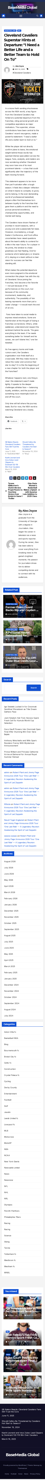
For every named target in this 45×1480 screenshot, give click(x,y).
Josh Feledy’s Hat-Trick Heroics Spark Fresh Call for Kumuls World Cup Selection (21, 720)
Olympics (8, 1205)
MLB (6, 1131)
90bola (7, 804)
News (21, 629)
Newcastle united (12, 1168)
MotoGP (8, 1143)
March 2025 (9, 966)
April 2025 (8, 960)
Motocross (9, 1137)
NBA (19, 30)
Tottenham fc (10, 1254)
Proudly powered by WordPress (15, 1465)
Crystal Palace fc (11, 1075)
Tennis (7, 1248)
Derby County (10, 1087)
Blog (6, 1044)
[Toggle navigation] (20, 15)
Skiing (6, 1242)
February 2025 (10, 972)
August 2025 (9, 935)
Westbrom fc (10, 1260)
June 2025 (9, 948)
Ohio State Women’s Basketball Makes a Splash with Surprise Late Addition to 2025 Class (30, 489)
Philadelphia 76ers (12, 1217)
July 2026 (8, 867)
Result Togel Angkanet (14, 820)
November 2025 (11, 917)
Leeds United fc (11, 1118)
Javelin (7, 1112)
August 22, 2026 (15, 1342)
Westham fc (9, 1266)
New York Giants (11, 1161)
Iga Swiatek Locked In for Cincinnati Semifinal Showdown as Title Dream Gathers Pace (20, 709)
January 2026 (10, 904)
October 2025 (10, 923)
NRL (6, 1198)
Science (7, 1235)
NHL (6, 1192)
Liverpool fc (9, 1124)
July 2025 (8, 941)
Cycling (7, 1081)
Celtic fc (7, 1063)
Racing (7, 1223)
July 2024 (8, 1016)
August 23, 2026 (15, 1315)
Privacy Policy (35, 1474)
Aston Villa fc (10, 1032)
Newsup (36, 1465)
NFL (6, 1186)
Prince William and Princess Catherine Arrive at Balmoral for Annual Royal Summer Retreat (21, 754)
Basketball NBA (10, 30)
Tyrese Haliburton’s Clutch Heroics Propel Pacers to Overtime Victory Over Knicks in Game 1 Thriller (15, 491)
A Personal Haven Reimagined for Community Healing (19, 635)
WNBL (7, 1272)
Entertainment (10, 1094)
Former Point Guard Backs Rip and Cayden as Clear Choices (22, 610)
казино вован (10, 836)
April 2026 (9, 886)
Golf (6, 1106)
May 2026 (8, 880)
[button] (37, 16)
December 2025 (11, 911)
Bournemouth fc (11, 1050)
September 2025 (11, 929)
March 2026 (9, 892)
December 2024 (11, 985)
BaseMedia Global (22, 7)
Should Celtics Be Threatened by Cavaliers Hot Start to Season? (21, 1422)
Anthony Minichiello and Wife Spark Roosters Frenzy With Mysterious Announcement (20, 743)
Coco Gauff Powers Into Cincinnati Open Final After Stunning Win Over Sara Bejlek (22, 732)
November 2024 (11, 991)
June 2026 (9, 874)
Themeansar (22, 1468)
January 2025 (10, 979)
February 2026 (11, 898)
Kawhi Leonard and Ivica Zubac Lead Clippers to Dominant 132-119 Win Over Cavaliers (12, 462)
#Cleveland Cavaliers (22, 73)
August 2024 (10, 1009)
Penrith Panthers (11, 1211)
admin (6, 772)
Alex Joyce (19, 66)
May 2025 (8, 954)
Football (7, 1100)
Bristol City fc (10, 1056)
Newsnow (8, 1180)
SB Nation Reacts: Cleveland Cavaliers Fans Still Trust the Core (21, 1410)
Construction (10, 1069)
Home (7, 1474)
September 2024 (11, 1003)
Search (7, 679)
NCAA (7, 1155)
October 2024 (10, 997)
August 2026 (10, 861)
